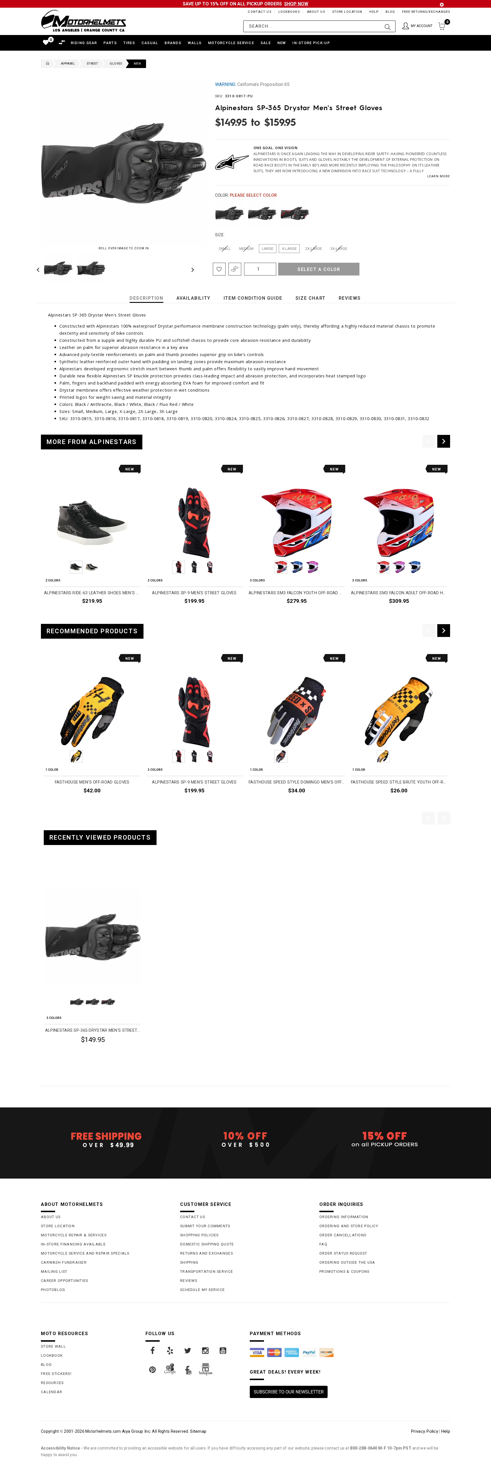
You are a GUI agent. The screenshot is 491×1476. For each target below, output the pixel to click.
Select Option (117, 1053)
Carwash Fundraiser (64, 1262)
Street (92, 63)
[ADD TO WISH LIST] (48, 874)
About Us (316, 12)
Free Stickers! (56, 1374)
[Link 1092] (170, 1350)
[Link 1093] (188, 1350)
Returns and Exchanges (206, 1253)
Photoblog (53, 1290)
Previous (39, 268)
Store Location (347, 12)
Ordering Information (344, 1217)
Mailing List (54, 1271)
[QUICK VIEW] (68, 874)
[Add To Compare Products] (234, 269)
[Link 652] (46, 63)
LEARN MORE (438, 176)
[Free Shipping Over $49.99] (106, 1139)
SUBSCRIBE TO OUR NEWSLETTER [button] (289, 1392)
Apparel (68, 63)
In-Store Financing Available (73, 1244)
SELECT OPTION (122, 614)
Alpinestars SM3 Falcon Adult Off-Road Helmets (399, 593)
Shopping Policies (199, 1235)
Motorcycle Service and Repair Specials (85, 1253)
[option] (92, 542)
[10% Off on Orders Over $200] (245, 1139)
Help (373, 12)
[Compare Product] (58, 874)
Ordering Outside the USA (347, 1262)
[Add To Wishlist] (219, 269)
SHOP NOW (296, 4)
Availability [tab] (193, 298)
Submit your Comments (205, 1226)
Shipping (189, 1262)
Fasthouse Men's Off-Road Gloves (92, 782)
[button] (417, 26)
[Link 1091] (152, 1350)
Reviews (188, 1280)
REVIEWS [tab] (350, 298)
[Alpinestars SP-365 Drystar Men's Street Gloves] (93, 937)
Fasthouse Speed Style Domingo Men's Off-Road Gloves (297, 782)
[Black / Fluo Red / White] (294, 213)
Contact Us (259, 12)
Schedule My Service (202, 1290)
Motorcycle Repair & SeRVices (74, 1235)
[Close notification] (442, 4)
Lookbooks (289, 12)
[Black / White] (262, 213)
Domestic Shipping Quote (207, 1244)
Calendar (51, 1392)
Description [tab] (146, 298)
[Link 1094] (205, 1350)
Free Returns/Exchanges (426, 12)
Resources (52, 1383)
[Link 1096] (152, 1369)
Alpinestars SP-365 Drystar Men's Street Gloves (93, 1030)
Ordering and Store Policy (348, 1226)
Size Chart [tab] (311, 298)
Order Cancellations (342, 1235)
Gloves (116, 63)
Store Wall (53, 1346)
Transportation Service (206, 1271)
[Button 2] (388, 26)
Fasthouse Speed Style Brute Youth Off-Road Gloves (399, 782)
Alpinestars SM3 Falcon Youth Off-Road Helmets (297, 593)
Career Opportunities (64, 1280)
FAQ (323, 1244)
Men (137, 63)
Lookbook (52, 1355)
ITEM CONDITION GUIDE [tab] (253, 298)
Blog (390, 12)
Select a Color (318, 269)
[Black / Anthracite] (229, 213)
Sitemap (198, 1431)
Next (191, 268)
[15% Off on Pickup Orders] (384, 1139)
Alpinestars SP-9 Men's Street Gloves (194, 593)
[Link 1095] (223, 1350)
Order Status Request (343, 1253)
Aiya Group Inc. (136, 1431)
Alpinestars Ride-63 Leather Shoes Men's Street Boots (92, 593)
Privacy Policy (424, 1431)
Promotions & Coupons (344, 1271)
